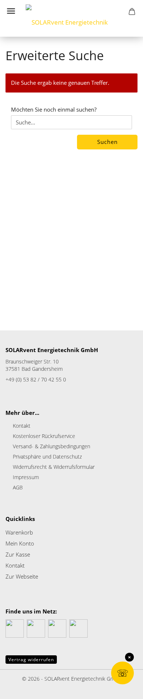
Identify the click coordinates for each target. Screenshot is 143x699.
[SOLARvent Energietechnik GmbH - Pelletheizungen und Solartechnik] (71, 18)
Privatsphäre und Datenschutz (47, 456)
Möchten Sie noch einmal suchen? (53, 109)
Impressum (26, 477)
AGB (18, 487)
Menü (11, 11)
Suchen (107, 141)
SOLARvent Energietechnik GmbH (82, 678)
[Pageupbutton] (20, 688)
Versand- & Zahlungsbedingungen (51, 446)
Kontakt (21, 425)
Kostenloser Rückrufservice (44, 435)
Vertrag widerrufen (31, 659)
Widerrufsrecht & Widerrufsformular (54, 466)
